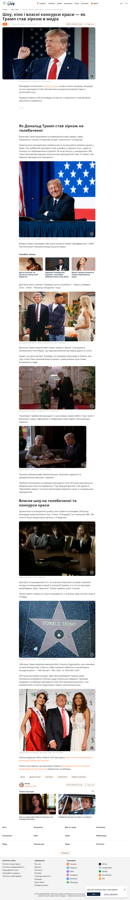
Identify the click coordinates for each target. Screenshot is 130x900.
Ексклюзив (7, 836)
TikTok (104, 864)
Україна (42, 3)
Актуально (38, 827)
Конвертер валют (41, 885)
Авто (4, 827)
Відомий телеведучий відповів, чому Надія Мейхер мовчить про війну (57, 274)
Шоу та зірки (15, 9)
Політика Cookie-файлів (11, 876)
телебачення (62, 777)
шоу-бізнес (49, 777)
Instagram (74, 875)
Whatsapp (74, 882)
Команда (38, 879)
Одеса (67, 844)
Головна (4, 9)
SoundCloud (106, 875)
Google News (107, 868)
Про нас (38, 864)
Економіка (68, 3)
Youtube (73, 864)
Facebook (73, 879)
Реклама (38, 873)
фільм (23, 777)
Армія (59, 3)
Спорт (76, 3)
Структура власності (43, 876)
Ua (121, 3)
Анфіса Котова (30, 786)
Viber (72, 871)
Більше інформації (111, 894)
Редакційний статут (10, 870)
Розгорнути (65, 853)
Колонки (84, 3)
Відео (96, 3)
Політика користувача (11, 864)
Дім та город (70, 827)
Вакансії (38, 867)
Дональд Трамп (51, 86)
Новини (51, 3)
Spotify (104, 871)
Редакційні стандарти (11, 873)
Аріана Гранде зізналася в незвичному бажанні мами (83, 274)
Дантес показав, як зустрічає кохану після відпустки (28, 274)
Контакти (38, 870)
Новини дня (39, 844)
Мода (4, 844)
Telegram (73, 868)
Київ (36, 836)
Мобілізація (101, 836)
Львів (67, 836)
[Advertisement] (56, 114)
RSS (103, 879)
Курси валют (40, 882)
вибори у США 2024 (78, 777)
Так (93, 894)
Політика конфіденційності (13, 867)
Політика (100, 844)
